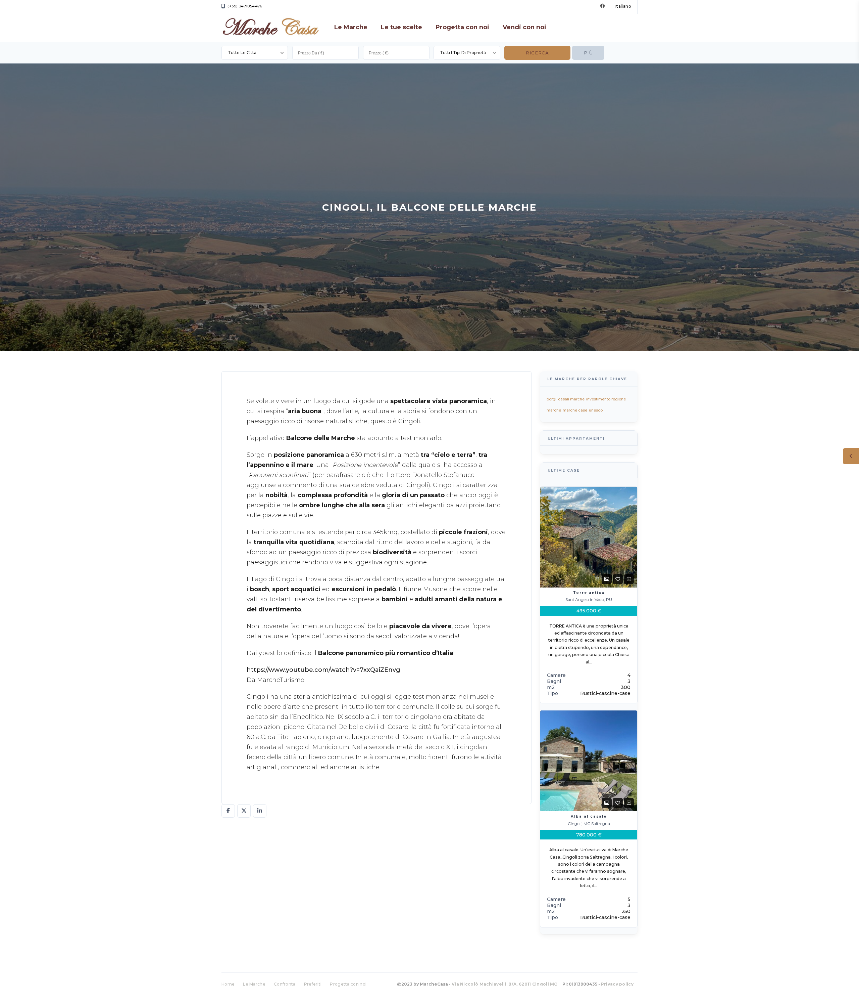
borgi (551, 399)
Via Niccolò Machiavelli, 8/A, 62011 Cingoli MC (504, 984)
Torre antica (588, 592)
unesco (596, 410)
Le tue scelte (401, 27)
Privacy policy (617, 984)
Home (228, 984)
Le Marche (350, 27)
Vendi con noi (524, 27)
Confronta (285, 984)
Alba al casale (589, 816)
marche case (575, 410)
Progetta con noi (462, 27)
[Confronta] (629, 579)
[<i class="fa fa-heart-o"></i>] (617, 579)
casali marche (571, 399)
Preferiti (313, 984)
